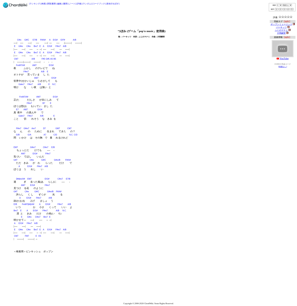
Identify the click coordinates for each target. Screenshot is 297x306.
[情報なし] (282, 67)
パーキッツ (281, 27)
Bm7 (36, 46)
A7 (45, 135)
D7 (44, 128)
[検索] (43, 3)
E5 (40, 236)
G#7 (15, 160)
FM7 (27, 236)
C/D (55, 135)
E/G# (55, 40)
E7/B (35, 40)
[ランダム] (87, 3)
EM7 (16, 147)
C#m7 (45, 147)
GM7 (58, 128)
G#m (21, 46)
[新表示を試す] (112, 3)
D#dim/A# (20, 179)
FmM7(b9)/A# (28, 204)
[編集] (59, 3)
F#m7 (58, 46)
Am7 (34, 128)
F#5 (43, 59)
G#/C (26, 40)
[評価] (79, 3)
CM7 (16, 59)
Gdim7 (21, 84)
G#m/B (57, 160)
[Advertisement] (148, 17)
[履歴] (65, 3)
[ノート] (72, 3)
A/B (74, 40)
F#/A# (43, 40)
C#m (19, 40)
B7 (44, 103)
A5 (51, 59)
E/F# (63, 40)
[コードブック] (98, 3)
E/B (53, 147)
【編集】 (287, 21)
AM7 (34, 65)
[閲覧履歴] (51, 3)
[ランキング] (34, 3)
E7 (17, 109)
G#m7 (26, 128)
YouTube (284, 58)
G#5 (48, 59)
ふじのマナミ (281, 30)
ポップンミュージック (281, 24)
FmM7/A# (20, 65)
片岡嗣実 (281, 33)
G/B (18, 135)
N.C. (54, 84)
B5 (55, 59)
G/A (29, 135)
